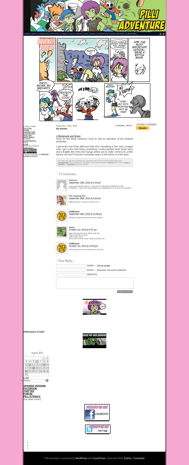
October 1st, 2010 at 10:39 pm (83, 246)
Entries (127, 458)
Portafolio (102, 34)
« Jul (26, 377)
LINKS (86, 34)
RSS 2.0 (111, 162)
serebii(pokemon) (30, 141)
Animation (44, 34)
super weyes (28, 148)
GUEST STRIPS (75, 34)
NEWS (93, 34)
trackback (71, 164)
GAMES (64, 34)
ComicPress (99, 458)
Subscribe (131, 34)
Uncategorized (63, 162)
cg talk (26, 144)
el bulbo (26, 130)
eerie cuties (28, 135)
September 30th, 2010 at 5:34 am (85, 198)
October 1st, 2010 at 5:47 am (83, 229)
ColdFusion (74, 211)
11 (30, 365)
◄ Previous (119, 126)
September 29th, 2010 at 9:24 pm (85, 182)
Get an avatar (103, 265)
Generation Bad (29, 133)
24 (26, 371)
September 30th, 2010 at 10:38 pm (85, 214)
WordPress (81, 458)
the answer (61, 128)
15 (44, 365)
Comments (139, 458)
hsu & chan (28, 128)
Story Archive (117, 34)
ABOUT (34, 34)
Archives (54, 34)
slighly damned (29, 137)
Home (27, 34)
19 (33, 368)
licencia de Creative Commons (36, 155)
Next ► (129, 126)
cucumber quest (29, 132)
